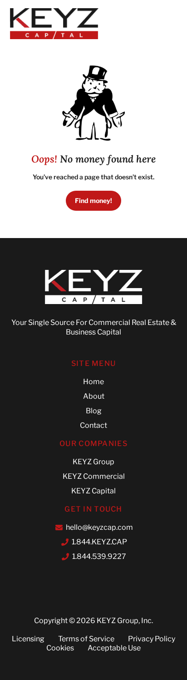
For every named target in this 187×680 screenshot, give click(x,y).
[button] (155, 24)
